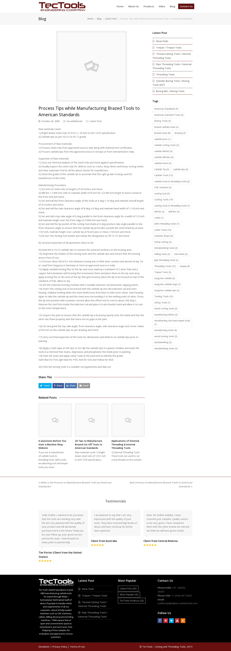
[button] (45, 385)
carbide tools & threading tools (172, 181)
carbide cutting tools (166, 145)
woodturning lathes (166, 314)
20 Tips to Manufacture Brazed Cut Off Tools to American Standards (88, 444)
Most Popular (129, 594)
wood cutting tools (165, 308)
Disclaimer (44, 646)
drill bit (159, 211)
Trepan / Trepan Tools (169, 47)
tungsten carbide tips (166, 290)
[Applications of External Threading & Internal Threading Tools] (128, 420)
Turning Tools (163, 296)
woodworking (163, 342)
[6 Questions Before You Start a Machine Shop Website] (55, 420)
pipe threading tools (166, 260)
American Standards (166, 108)
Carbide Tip (161, 169)
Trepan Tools (162, 272)
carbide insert (162, 163)
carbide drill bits (163, 157)
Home (90, 18)
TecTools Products (132, 600)
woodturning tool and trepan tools (172, 322)
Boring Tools (162, 120)
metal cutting (163, 241)
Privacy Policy (59, 646)
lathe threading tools (166, 223)
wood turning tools (165, 336)
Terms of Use (77, 646)
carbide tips (180, 169)
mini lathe (181, 254)
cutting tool (162, 193)
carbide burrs (162, 139)
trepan (185, 266)
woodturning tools (165, 330)
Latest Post (96, 121)
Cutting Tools (163, 199)
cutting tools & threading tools (172, 205)
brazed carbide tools (166, 126)
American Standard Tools (169, 114)
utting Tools (162, 302)
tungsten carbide (164, 278)
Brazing (180, 132)
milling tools (162, 254)
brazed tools (162, 132)
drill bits (174, 211)
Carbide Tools (163, 175)
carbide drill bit (163, 151)
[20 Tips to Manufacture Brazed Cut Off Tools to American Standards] (91, 420)
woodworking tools (166, 348)
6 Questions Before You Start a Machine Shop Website (52, 444)
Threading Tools (165, 74)
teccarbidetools (74, 121)
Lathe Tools (162, 229)
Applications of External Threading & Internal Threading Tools (125, 444)
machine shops (163, 235)
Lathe (159, 217)
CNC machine (162, 187)
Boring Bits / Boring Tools (170, 91)
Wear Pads (162, 41)
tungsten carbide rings (167, 284)
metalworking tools (166, 247)
